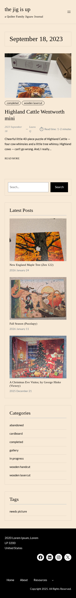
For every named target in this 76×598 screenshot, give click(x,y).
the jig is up (17, 9)
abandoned (17, 425)
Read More (12, 159)
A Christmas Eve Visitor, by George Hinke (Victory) (35, 383)
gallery (14, 450)
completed (13, 103)
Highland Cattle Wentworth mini (35, 115)
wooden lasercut (33, 103)
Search (59, 187)
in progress (17, 458)
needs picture (18, 511)
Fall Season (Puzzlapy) (23, 323)
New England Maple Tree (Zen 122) (31, 264)
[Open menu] (69, 12)
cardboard (16, 433)
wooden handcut (20, 467)
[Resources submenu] (53, 580)
